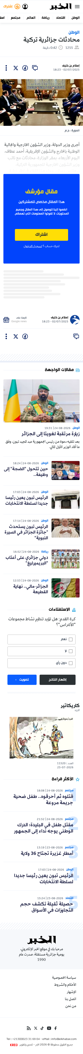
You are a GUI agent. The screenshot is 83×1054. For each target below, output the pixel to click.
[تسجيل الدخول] (25, 6)
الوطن (76, 18)
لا (66, 651)
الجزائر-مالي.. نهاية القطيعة (30, 589)
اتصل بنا (70, 999)
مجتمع (15, 18)
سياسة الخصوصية (64, 978)
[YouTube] (49, 1028)
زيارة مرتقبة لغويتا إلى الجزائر (50, 434)
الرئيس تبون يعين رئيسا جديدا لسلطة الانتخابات (26, 500)
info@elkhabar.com (64, 1039)
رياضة (46, 18)
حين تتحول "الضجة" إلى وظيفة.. (26, 472)
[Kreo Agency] (14, 1045)
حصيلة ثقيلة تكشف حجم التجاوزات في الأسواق (46, 907)
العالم (31, 18)
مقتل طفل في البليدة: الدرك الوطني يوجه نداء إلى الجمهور (43, 828)
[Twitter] (35, 1028)
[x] (15, 68)
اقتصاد (60, 18)
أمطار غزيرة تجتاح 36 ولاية (47, 853)
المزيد (77, 710)
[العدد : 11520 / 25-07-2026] (41, 737)
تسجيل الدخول (33, 246)
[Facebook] (55, 1028)
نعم (64, 639)
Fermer (77, 6)
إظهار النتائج (57, 680)
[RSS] (29, 1028)
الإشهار (71, 992)
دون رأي (61, 663)
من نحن (70, 1006)
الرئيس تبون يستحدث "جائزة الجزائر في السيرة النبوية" (26, 532)
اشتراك (41, 235)
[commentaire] (35, 68)
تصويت (24, 680)
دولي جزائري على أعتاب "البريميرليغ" (27, 560)
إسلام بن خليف (71, 65)
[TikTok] (42, 1028)
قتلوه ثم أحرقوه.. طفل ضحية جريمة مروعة (43, 799)
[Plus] (6, 68)
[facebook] (25, 68)
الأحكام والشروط (65, 985)
